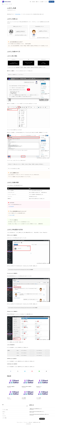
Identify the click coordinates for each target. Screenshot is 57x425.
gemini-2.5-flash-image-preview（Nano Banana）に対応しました (39, 414)
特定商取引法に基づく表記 (36, 422)
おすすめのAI (11, 206)
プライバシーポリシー (20, 422)
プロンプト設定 (11, 215)
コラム (3, 413)
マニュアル (14, 10)
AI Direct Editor (17, 14)
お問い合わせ (30, 422)
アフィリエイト (26, 422)
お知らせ (3, 411)
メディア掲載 (4, 417)
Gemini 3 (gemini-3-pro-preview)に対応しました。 (37, 411)
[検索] (27, 406)
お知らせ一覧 (42, 418)
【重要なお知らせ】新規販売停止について (36, 408)
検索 (3, 404)
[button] (10, 371)
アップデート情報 (5, 409)
